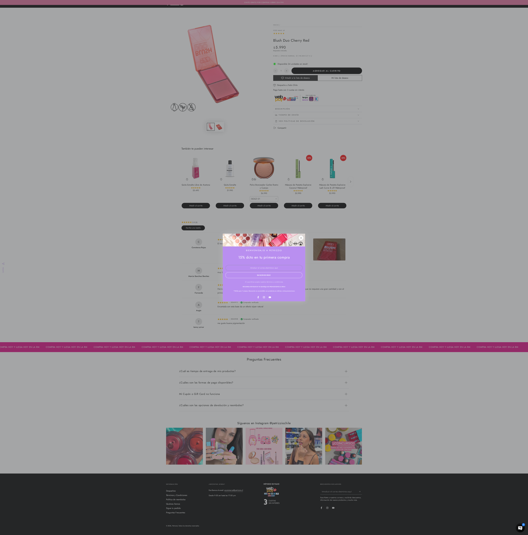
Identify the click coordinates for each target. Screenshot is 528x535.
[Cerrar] (301, 238)
